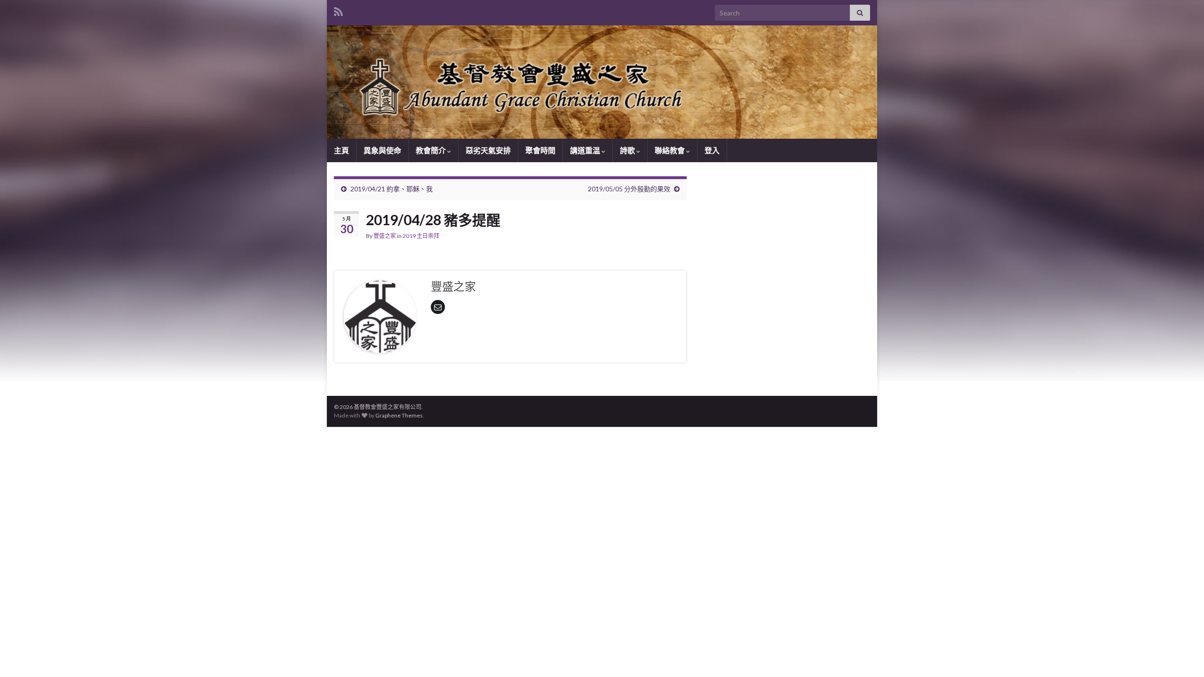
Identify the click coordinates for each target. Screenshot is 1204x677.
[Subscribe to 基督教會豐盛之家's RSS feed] (338, 10)
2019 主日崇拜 (421, 235)
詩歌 (628, 150)
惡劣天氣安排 (488, 150)
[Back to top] (1183, 656)
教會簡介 (431, 150)
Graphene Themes (399, 415)
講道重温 (586, 150)
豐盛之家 (384, 235)
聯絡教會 (670, 150)
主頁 (341, 150)
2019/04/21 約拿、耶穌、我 (391, 189)
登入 (712, 150)
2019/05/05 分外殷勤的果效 (629, 189)
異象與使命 (382, 150)
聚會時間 (540, 150)
